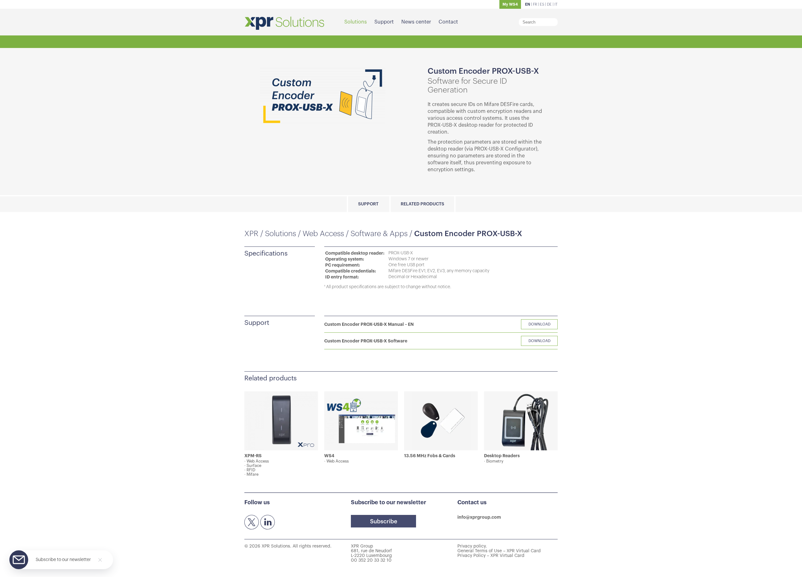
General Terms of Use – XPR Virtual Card (499, 551)
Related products (422, 204)
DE (549, 4)
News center (416, 21)
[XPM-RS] (281, 420)
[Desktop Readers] (521, 420)
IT (556, 4)
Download (539, 324)
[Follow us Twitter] (251, 522)
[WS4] (361, 420)
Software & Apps (379, 233)
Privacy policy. (472, 546)
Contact (448, 21)
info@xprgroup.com (479, 517)
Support (384, 21)
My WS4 (510, 4)
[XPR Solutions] (284, 24)
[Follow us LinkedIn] (267, 522)
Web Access (323, 233)
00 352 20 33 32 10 (371, 560)
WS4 (329, 455)
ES (542, 4)
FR (535, 4)
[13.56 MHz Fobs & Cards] (441, 420)
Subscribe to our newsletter (63, 560)
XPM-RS (253, 455)
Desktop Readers (502, 455)
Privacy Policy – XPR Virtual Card (490, 555)
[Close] (100, 560)
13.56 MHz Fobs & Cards (429, 455)
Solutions (355, 21)
